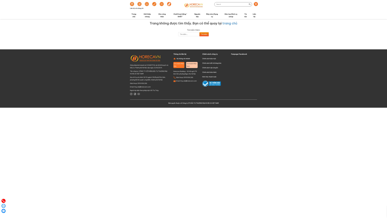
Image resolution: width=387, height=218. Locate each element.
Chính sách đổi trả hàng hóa (211, 63)
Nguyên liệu (197, 15)
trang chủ (229, 23)
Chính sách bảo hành (209, 72)
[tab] (179, 65)
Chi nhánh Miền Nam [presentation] (192, 65)
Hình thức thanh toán (209, 77)
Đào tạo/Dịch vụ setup (231, 15)
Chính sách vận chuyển (210, 68)
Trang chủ (134, 15)
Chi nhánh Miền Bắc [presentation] (179, 65)
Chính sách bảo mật (209, 59)
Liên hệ (254, 15)
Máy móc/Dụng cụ (212, 15)
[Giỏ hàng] (255, 4)
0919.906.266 (188, 77)
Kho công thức (162, 15)
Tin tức (245, 15)
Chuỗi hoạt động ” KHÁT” (180, 15)
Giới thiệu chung (147, 15)
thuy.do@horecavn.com (142, 87)
